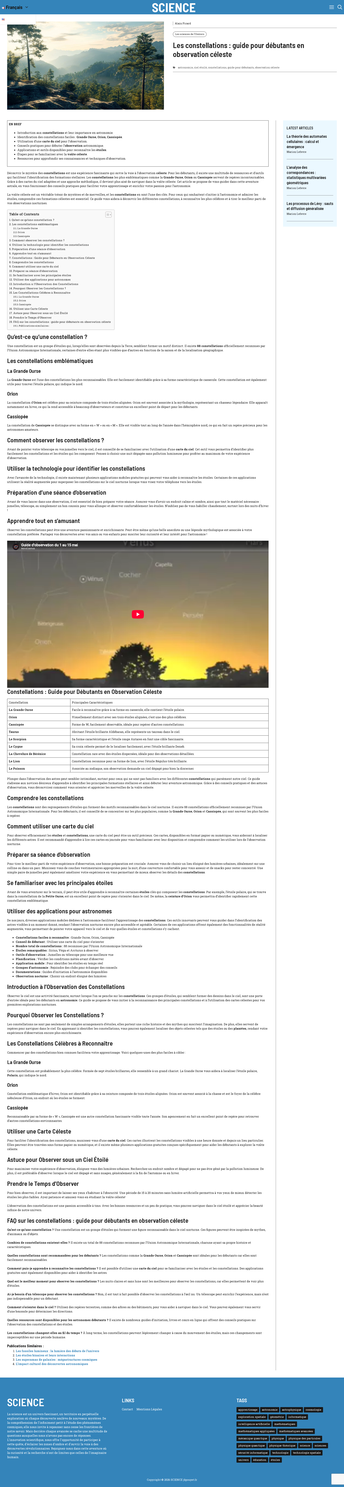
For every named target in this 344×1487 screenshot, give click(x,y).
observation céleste (267, 67)
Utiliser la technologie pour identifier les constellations (50, 245)
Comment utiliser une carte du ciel (35, 266)
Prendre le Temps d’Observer (32, 317)
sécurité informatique (253, 1452)
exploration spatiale (252, 1417)
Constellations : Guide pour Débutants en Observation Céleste (53, 258)
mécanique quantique (252, 1438)
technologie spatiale (307, 1452)
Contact (127, 1409)
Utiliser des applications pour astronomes (42, 279)
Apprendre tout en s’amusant (31, 253)
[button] (340, 7)
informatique (297, 1417)
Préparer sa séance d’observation (35, 271)
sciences (320, 1445)
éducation (259, 1460)
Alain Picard (183, 23)
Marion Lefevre (296, 152)
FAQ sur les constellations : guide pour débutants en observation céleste (62, 322)
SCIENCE (174, 7)
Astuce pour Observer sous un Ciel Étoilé (40, 313)
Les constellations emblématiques (35, 224)
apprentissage (247, 1409)
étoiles (275, 1460)
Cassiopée (23, 236)
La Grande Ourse (27, 228)
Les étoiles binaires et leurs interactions (45, 1355)
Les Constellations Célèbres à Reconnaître (41, 292)
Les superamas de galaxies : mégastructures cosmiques (56, 1359)
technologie (280, 1452)
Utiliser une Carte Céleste (30, 308)
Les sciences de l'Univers (189, 34)
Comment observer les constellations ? (38, 240)
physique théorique (282, 1445)
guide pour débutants (241, 67)
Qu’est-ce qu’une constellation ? (33, 220)
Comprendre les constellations (33, 262)
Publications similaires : (34, 325)
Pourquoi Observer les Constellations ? (39, 288)
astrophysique (291, 1409)
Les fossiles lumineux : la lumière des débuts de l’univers (57, 1351)
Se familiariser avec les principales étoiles (42, 275)
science (305, 1445)
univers (243, 1460)
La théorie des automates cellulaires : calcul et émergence (307, 141)
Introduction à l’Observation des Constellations (45, 284)
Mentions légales (149, 1409)
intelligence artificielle (254, 1424)
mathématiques (284, 1424)
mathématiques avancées (296, 1431)
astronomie (185, 67)
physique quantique (251, 1445)
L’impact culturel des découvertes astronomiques (52, 1364)
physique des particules (304, 1438)
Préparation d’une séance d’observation (38, 249)
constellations (217, 67)
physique (278, 1438)
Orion (21, 232)
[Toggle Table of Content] (107, 215)
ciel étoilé (200, 67)
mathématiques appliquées (256, 1431)
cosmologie (313, 1409)
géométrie (277, 1417)
